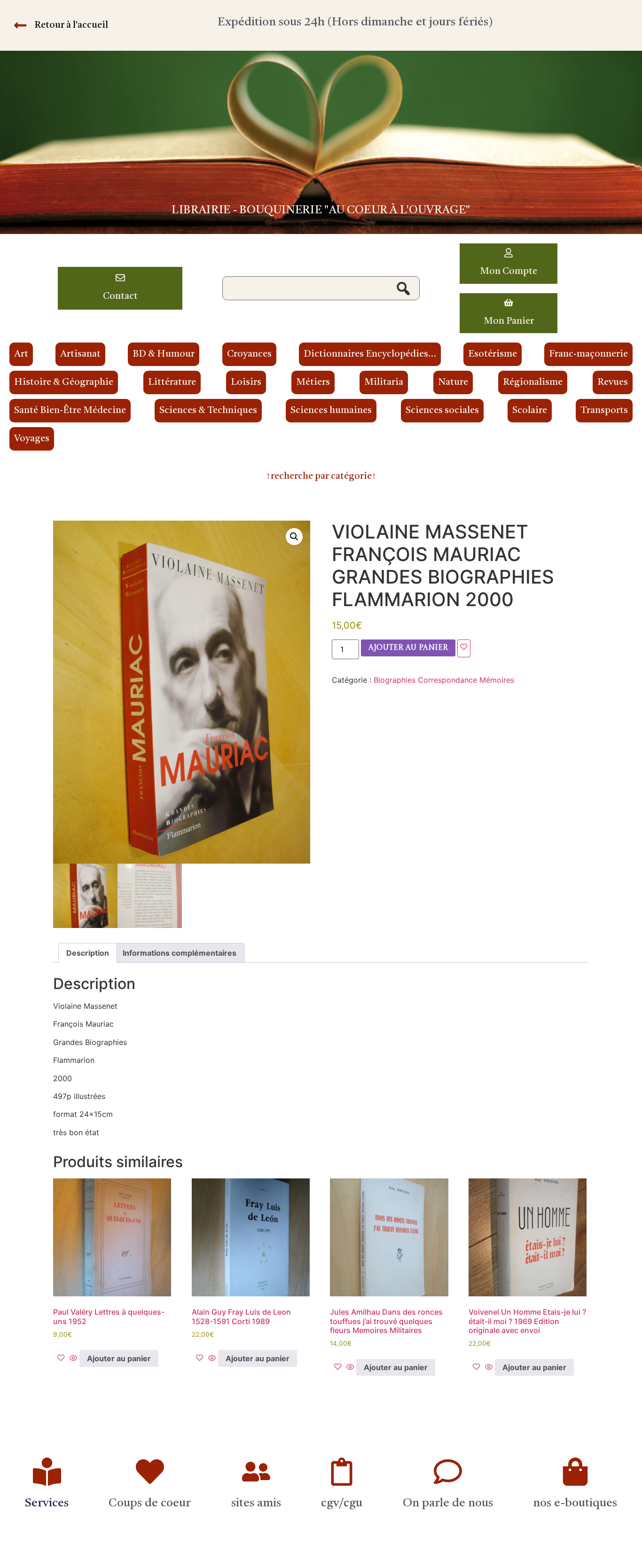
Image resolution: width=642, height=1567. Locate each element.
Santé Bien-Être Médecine (70, 410)
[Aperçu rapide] (73, 1358)
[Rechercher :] (321, 288)
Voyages (31, 439)
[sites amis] (256, 1472)
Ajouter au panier (408, 648)
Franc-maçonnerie (588, 354)
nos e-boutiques (575, 1503)
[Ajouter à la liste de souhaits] (463, 648)
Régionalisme (533, 382)
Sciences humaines (331, 410)
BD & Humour (164, 354)
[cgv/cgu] (342, 1472)
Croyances (249, 354)
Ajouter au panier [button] (119, 1358)
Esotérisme (492, 354)
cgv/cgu (341, 1503)
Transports (604, 410)
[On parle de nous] (448, 1472)
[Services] (47, 1472)
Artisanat (80, 354)
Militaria (383, 382)
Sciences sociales (442, 410)
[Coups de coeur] (150, 1472)
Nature (453, 382)
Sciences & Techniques (208, 410)
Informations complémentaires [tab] (179, 953)
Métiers (313, 382)
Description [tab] (87, 953)
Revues (612, 382)
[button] (294, 536)
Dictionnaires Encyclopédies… (370, 354)
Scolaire (529, 410)
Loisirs (246, 382)
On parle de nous (448, 1503)
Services (47, 1503)
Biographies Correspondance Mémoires (444, 680)
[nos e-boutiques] (575, 1472)
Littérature (172, 382)
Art (21, 354)
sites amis (256, 1503)
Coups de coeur (150, 1503)
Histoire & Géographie (63, 382)
